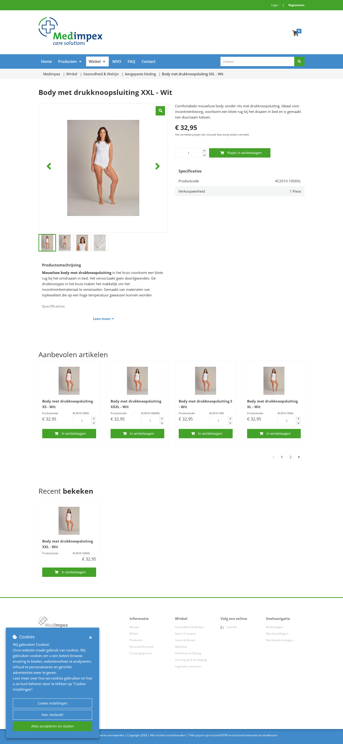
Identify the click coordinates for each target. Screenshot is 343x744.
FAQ (131, 61)
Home (46, 61)
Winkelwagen (274, 627)
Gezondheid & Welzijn (189, 627)
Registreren (296, 5)
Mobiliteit (181, 647)
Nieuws (134, 627)
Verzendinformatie (142, 647)
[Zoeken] (299, 61)
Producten (67, 61)
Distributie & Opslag (188, 653)
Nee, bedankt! (52, 714)
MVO (116, 61)
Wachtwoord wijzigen (280, 640)
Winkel (95, 61)
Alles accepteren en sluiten (52, 726)
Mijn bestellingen (277, 634)
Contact (148, 61)
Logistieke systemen (188, 666)
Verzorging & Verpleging (191, 660)
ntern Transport (186, 634)
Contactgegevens (141, 653)
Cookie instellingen (52, 703)
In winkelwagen (74, 433)
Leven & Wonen (185, 640)
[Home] (103, 31)
